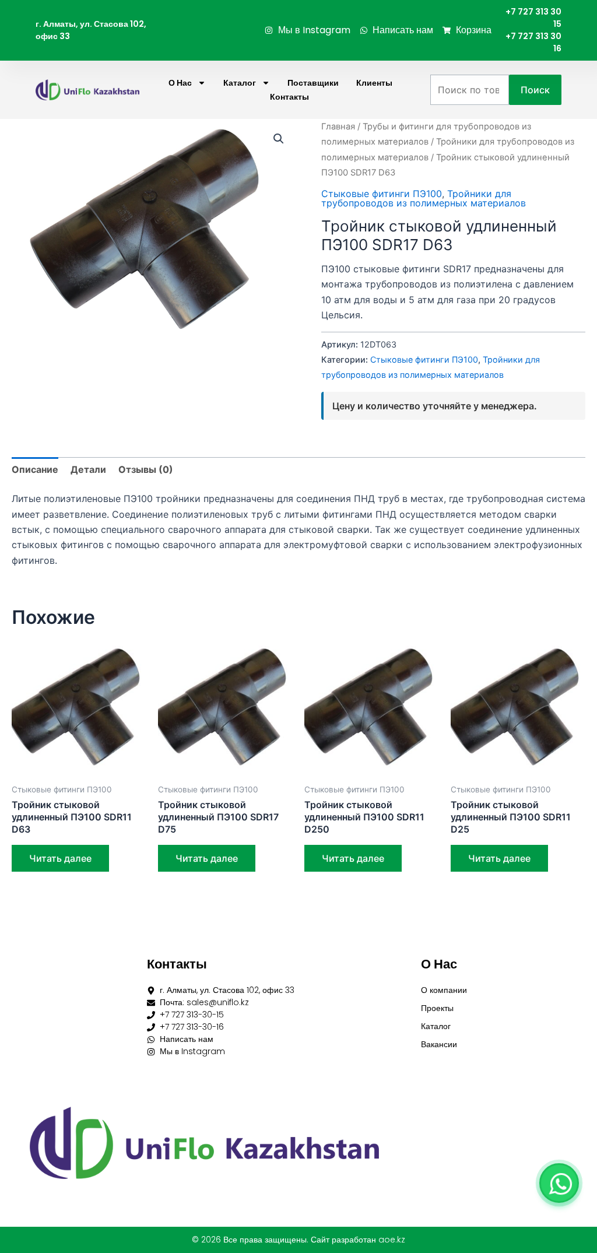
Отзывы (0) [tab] (145, 469)
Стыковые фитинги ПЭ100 (381, 193)
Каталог (239, 83)
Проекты (437, 1008)
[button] (278, 138)
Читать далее (60, 858)
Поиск (535, 90)
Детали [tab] (88, 469)
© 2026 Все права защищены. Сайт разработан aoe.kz (298, 1239)
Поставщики (313, 83)
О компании (444, 990)
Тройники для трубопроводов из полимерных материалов (423, 198)
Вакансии (439, 1044)
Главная (338, 126)
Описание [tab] (35, 469)
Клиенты (374, 83)
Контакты (289, 97)
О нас (180, 83)
